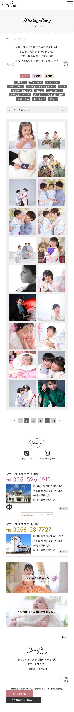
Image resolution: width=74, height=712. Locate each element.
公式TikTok (27, 458)
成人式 (53, 99)
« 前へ (13, 420)
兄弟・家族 (36, 82)
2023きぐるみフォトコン (41, 86)
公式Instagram (47, 458)
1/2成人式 (39, 99)
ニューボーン (55, 90)
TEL (28, 480)
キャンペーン (16, 86)
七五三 (39, 90)
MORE (64, 551)
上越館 (36, 76)
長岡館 (48, 76)
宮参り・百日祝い (21, 90)
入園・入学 (23, 99)
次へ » (61, 420)
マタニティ (52, 82)
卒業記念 (20, 82)
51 (54, 420)
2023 (62, 86)
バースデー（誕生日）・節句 (48, 94)
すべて (25, 76)
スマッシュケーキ (20, 94)
